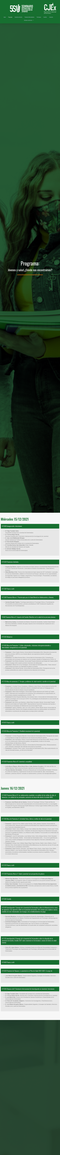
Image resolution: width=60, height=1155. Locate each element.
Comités (45, 17)
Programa (10, 17)
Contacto (51, 17)
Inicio (5, 17)
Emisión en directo (18, 17)
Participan (39, 17)
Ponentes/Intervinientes (29, 17)
